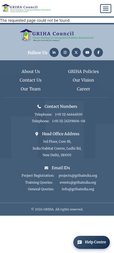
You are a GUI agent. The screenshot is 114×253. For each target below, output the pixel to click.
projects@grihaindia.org (78, 175)
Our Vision (83, 80)
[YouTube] (87, 52)
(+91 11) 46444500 (68, 114)
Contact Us (31, 80)
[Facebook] (98, 52)
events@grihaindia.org (78, 182)
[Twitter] (76, 52)
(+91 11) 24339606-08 (68, 121)
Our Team (31, 89)
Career (83, 89)
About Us (31, 71)
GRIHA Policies (83, 71)
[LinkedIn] (54, 52)
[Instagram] (65, 52)
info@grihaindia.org (78, 189)
